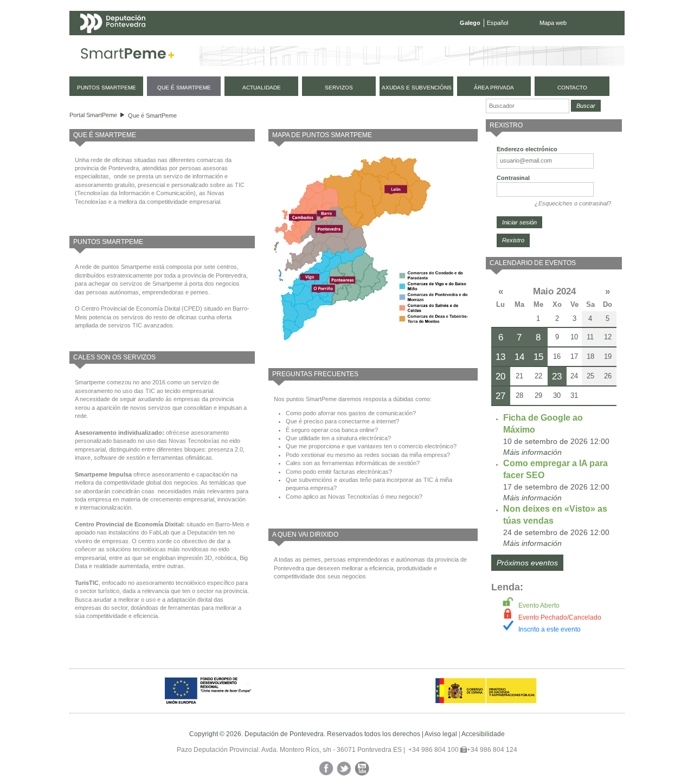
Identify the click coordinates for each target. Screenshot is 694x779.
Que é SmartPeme (152, 115)
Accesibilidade (483, 734)
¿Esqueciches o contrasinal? (573, 203)
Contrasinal (513, 178)
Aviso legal (441, 734)
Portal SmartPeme (93, 115)
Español (497, 23)
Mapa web (553, 23)
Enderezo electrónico (527, 149)
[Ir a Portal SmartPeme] (127, 56)
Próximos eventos (527, 562)
